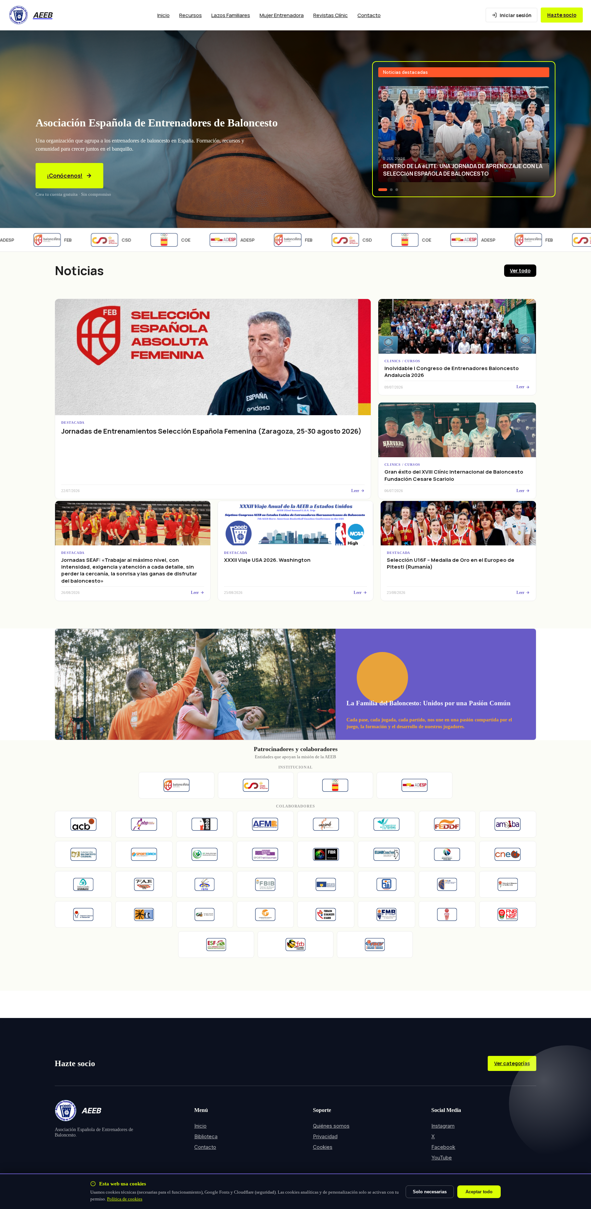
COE (165, 240)
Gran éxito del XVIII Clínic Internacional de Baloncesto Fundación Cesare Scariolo (453, 475)
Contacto (369, 15)
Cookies (322, 1147)
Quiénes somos (331, 1126)
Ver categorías (512, 1063)
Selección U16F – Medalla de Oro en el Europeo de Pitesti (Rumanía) (450, 563)
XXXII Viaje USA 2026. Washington (267, 559)
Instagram (443, 1126)
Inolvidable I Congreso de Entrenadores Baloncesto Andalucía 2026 (451, 372)
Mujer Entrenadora (282, 15)
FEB (47, 240)
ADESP (227, 240)
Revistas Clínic (330, 15)
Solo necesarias (430, 1191)
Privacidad (325, 1136)
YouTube (441, 1157)
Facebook (443, 1147)
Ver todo (520, 270)
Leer (355, 490)
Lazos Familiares (230, 15)
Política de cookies (124, 1198)
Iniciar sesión (515, 15)
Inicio (163, 15)
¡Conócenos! (64, 175)
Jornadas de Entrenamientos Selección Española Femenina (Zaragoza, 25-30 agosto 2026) (211, 431)
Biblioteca (206, 1136)
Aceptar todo (478, 1191)
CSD (106, 240)
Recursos (190, 15)
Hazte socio (561, 15)
